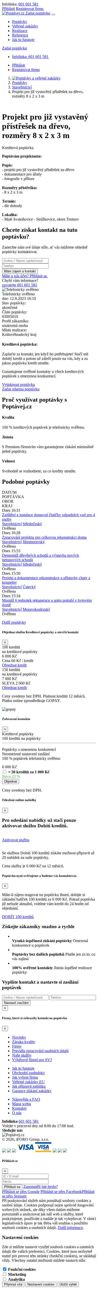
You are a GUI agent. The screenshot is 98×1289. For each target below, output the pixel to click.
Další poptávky (14, 622)
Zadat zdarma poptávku (20, 389)
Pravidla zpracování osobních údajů (40, 1051)
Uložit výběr (68, 1284)
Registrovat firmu (29, 9)
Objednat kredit (14, 665)
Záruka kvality (23, 1042)
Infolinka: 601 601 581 (30, 57)
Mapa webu (21, 1104)
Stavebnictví (22, 87)
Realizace (19, 31)
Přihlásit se (12, 1187)
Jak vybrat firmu (25, 1077)
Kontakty (19, 1108)
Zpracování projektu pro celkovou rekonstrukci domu (44, 537)
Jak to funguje (23, 40)
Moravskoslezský (36, 609)
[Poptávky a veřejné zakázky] (36, 78)
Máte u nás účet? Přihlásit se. (25, 276)
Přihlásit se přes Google (20, 1191)
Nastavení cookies (41, 1284)
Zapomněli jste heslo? (40, 1186)
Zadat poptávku (37, 13)
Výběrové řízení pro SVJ (32, 1060)
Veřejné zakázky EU (28, 1082)
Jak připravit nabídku (28, 1086)
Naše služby (21, 1055)
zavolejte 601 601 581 (19, 285)
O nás (16, 1113)
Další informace (70, 1227)
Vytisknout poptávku (18, 384)
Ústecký (29, 587)
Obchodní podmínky (28, 1073)
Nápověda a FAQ (26, 1099)
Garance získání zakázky (32, 1091)
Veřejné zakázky (25, 26)
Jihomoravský (34, 542)
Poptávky (19, 22)
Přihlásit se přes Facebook (61, 1191)
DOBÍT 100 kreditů (18, 917)
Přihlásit (8, 9)
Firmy (17, 1046)
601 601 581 (28, 4)
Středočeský (32, 524)
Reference (20, 35)
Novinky (19, 1037)
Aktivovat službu (15, 840)
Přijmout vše (13, 1284)
